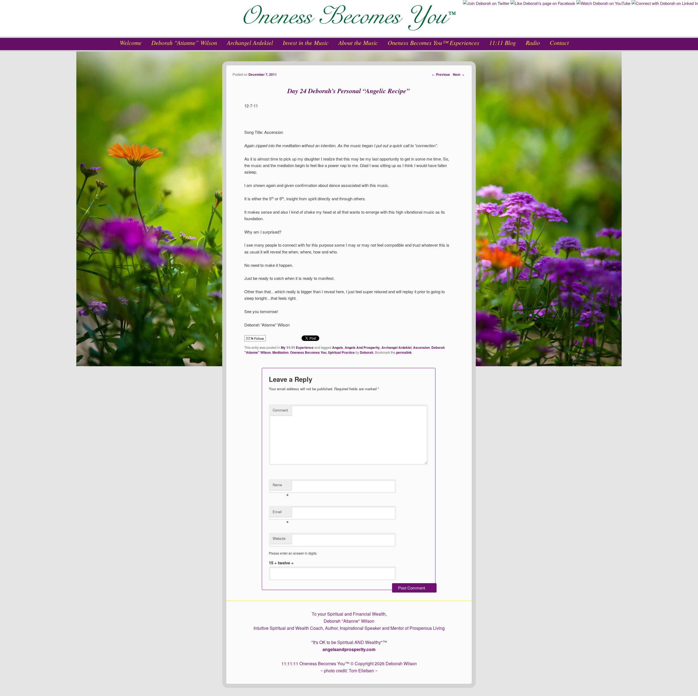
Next (458, 74)
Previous (441, 74)
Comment (280, 410)
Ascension (421, 347)
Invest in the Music (306, 42)
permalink (404, 352)
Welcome (131, 42)
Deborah (366, 352)
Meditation (280, 352)
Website (279, 538)
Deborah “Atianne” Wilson (184, 42)
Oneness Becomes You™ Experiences (433, 42)
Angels (337, 347)
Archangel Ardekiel (250, 42)
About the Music (358, 42)
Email (281, 513)
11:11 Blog (502, 42)
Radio (533, 42)
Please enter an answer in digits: (293, 553)
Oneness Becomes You (308, 352)
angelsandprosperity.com (349, 649)
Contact (559, 42)
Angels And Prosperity (362, 347)
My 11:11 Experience (297, 347)
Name (281, 486)
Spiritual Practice (341, 352)
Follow (258, 338)
